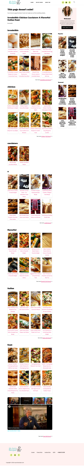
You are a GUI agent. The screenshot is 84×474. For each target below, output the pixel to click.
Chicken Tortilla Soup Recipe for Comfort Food (36, 130)
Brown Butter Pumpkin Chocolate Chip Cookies (12, 217)
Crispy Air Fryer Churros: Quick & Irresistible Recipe (35, 74)
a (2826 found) (47, 223)
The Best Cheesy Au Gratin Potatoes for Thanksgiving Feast (24, 366)
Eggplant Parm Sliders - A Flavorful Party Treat (36, 276)
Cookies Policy (48, 452)
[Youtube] (66, 2)
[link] (9, 406)
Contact (32, 452)
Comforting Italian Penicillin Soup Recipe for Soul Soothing (47, 309)
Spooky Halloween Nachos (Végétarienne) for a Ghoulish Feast (24, 389)
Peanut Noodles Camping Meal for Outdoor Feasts (47, 389)
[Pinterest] (69, 2)
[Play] (39, 401)
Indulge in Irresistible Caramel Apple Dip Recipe (24, 51)
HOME (32, 2)
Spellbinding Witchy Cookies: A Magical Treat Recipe (47, 192)
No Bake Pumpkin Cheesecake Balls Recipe (35, 192)
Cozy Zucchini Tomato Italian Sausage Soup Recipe (13, 332)
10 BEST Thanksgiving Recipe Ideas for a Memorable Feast (47, 366)
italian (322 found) (47, 338)
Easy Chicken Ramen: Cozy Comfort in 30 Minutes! (24, 130)
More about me (67, 27)
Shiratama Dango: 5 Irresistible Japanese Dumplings (13, 51)
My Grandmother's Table (17, 406)
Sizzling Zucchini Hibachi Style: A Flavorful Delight (35, 251)
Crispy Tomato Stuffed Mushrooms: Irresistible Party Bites (24, 74)
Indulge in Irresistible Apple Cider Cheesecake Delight (36, 51)
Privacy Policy (39, 452)
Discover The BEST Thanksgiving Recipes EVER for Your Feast (13, 366)
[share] (50, 406)
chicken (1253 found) (46, 136)
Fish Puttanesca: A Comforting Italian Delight (47, 332)
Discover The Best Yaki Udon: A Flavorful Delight (24, 251)
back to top (61, 452)
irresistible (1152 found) (45, 80)
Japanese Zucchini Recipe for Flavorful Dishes (24, 276)
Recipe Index (39, 2)
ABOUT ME (47, 2)
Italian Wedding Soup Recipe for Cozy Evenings (13, 309)
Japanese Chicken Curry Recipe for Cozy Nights (36, 108)
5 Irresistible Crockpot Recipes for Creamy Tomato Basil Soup (13, 74)
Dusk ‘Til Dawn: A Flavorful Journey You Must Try (47, 276)
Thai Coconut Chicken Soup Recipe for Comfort (47, 130)
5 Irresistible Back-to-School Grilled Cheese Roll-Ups (47, 74)
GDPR (54, 452)
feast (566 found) (47, 436)
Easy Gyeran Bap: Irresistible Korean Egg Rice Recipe (47, 51)
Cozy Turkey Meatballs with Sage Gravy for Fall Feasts (35, 389)
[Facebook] (63, 2)
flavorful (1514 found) (46, 281)
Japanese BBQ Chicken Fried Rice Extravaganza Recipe (47, 108)
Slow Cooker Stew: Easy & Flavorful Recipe (12, 251)
